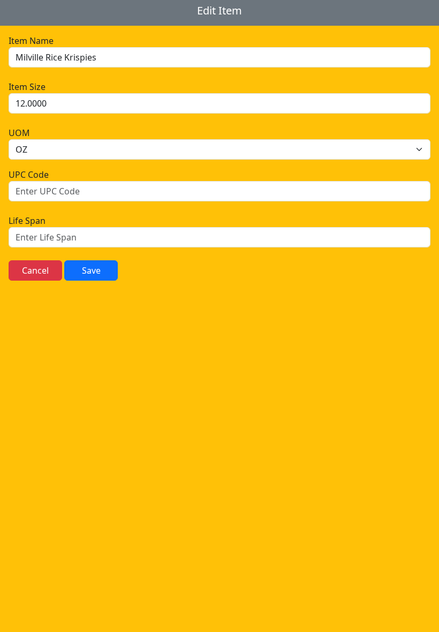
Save (91, 270)
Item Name (31, 41)
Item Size (27, 87)
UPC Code (29, 174)
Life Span (27, 221)
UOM (19, 133)
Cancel (35, 270)
